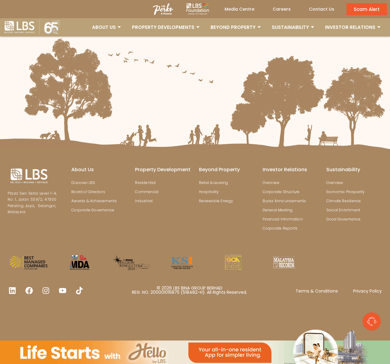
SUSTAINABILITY (290, 27)
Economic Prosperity (345, 191)
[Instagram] (45, 290)
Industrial (144, 200)
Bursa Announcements (284, 200)
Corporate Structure (281, 191)
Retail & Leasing (213, 182)
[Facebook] (29, 290)
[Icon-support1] (372, 321)
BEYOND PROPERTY (233, 27)
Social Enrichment (343, 210)
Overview (271, 182)
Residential (145, 182)
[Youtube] (62, 290)
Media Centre (239, 9)
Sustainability (343, 169)
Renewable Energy (216, 200)
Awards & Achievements (94, 200)
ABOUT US (104, 27)
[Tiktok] (79, 290)
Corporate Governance (92, 210)
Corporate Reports (280, 228)
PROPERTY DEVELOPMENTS (163, 27)
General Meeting (278, 210)
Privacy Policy (367, 291)
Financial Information (283, 219)
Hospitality (209, 191)
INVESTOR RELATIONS (350, 27)
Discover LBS (83, 182)
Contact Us (321, 9)
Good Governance (343, 219)
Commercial (146, 191)
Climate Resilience (343, 200)
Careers (282, 9)
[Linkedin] (12, 290)
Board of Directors (88, 191)
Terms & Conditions (317, 291)
